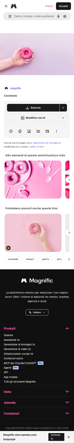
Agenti (11, 367)
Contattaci (11, 413)
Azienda (10, 402)
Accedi (63, 6)
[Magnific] (37, 281)
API (6, 372)
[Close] (69, 437)
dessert (30, 259)
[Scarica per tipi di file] (63, 108)
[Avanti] (69, 180)
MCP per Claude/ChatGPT (23, 363)
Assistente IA (12, 340)
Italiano (37, 312)
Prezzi (49, 6)
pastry (45, 259)
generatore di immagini (46, 142)
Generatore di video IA (17, 349)
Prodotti (10, 328)
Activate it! (55, 436)
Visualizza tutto (55, 155)
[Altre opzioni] (56, 131)
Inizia (7, 392)
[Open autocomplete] (8, 16)
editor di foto (37, 146)
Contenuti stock (13, 358)
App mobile (10, 377)
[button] (37, 312)
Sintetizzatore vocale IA (18, 354)
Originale (25, 33)
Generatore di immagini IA (19, 344)
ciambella (13, 259)
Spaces (8, 335)
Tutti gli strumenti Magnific (20, 381)
